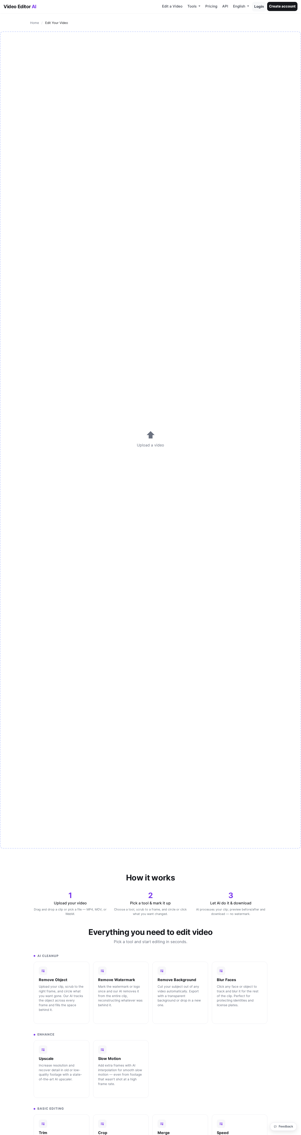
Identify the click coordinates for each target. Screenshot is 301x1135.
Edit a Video (172, 6)
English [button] (239, 6)
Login (259, 6)
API (225, 6)
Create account (282, 6)
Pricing (211, 6)
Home (34, 23)
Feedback (286, 1126)
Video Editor (20, 6)
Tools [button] (192, 6)
